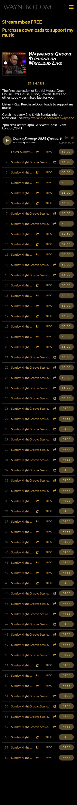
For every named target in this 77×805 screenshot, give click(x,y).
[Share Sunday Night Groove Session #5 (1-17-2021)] (37, 747)
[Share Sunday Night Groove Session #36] (54, 429)
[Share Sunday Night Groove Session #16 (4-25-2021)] (54, 634)
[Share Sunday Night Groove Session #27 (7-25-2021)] (37, 521)
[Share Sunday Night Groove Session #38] (54, 408)
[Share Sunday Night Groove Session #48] (37, 305)
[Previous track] (67, 138)
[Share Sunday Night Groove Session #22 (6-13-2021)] (37, 572)
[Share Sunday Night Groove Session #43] (54, 357)
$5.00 (66, 151)
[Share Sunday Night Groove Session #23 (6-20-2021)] (37, 562)
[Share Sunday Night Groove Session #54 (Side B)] (37, 244)
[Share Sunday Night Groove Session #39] (54, 398)
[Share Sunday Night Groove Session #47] (37, 316)
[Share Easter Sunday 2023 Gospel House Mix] (37, 151)
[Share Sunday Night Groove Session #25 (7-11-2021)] (37, 542)
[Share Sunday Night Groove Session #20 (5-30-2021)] (54, 593)
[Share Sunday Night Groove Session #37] (54, 418)
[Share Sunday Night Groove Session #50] (37, 285)
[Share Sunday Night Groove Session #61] (54, 162)
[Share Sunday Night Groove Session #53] (37, 254)
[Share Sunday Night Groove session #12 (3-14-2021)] (37, 675)
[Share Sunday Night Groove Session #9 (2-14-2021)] (54, 706)
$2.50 (66, 233)
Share (38, 83)
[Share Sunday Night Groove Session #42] (54, 367)
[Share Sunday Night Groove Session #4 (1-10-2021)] (37, 757)
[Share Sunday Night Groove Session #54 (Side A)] (37, 234)
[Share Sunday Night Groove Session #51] (54, 275)
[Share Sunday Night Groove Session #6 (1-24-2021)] (37, 737)
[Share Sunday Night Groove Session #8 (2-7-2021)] (54, 716)
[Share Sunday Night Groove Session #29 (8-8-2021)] (37, 501)
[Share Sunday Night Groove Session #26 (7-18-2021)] (37, 531)
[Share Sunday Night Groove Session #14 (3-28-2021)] (54, 655)
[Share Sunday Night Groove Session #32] (54, 470)
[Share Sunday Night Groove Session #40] (54, 388)
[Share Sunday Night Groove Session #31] (54, 480)
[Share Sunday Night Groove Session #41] (54, 377)
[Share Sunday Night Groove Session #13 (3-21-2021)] (37, 665)
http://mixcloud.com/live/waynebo (48, 118)
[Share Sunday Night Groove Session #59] (37, 182)
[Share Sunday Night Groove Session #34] (54, 449)
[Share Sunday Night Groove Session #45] (37, 336)
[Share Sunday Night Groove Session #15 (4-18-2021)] (54, 644)
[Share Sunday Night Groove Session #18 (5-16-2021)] (54, 614)
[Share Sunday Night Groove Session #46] (37, 326)
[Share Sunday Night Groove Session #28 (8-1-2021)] (37, 511)
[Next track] (72, 138)
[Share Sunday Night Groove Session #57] (37, 203)
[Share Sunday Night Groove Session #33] (54, 460)
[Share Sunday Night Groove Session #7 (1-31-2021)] (54, 726)
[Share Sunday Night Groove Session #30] (54, 490)
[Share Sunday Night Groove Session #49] (37, 295)
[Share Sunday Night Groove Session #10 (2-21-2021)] (54, 696)
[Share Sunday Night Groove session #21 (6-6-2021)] (37, 583)
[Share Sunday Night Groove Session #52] (54, 264)
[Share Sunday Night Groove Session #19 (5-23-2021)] (54, 603)
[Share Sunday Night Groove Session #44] (37, 347)
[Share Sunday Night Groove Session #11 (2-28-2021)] (37, 685)
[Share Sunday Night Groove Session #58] (37, 193)
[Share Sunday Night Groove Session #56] (54, 213)
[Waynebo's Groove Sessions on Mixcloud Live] (14, 64)
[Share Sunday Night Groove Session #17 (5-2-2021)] (54, 624)
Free (66, 408)
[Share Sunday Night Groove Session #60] (37, 172)
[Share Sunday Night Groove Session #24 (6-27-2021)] (37, 552)
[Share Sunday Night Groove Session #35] (54, 439)
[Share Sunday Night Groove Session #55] (54, 223)
